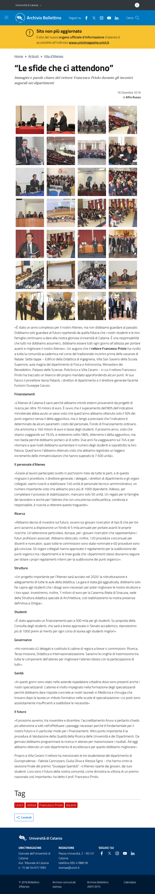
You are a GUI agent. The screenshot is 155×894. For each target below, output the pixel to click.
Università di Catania (27, 5)
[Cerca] (137, 18)
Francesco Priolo (51, 805)
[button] (40, 5)
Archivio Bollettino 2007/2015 (97, 884)
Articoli (33, 56)
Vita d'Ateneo (53, 56)
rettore (31, 805)
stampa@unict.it (69, 867)
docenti (71, 805)
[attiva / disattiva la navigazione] (6, 17)
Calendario (130, 882)
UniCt (19, 805)
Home (18, 56)
